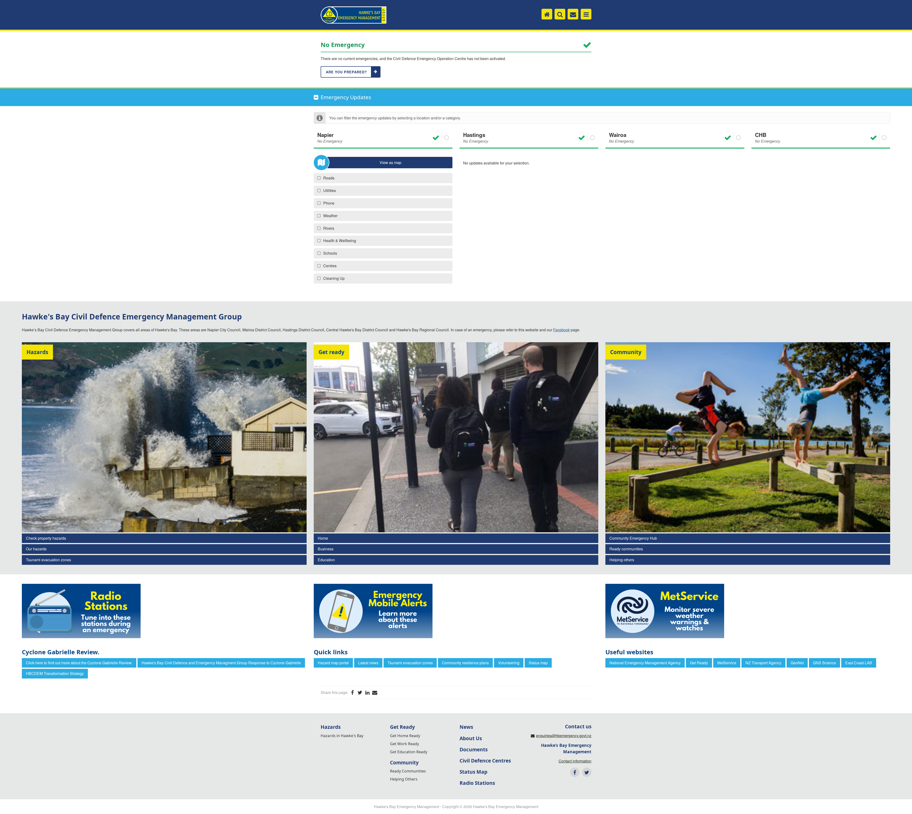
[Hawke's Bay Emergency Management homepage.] (353, 15)
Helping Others (404, 779)
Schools (330, 253)
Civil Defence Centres (485, 760)
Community (404, 762)
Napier (329, 137)
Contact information (575, 761)
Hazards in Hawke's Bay (342, 735)
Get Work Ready (404, 743)
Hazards (331, 727)
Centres (330, 265)
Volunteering (508, 662)
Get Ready (699, 662)
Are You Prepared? (346, 72)
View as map (390, 162)
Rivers (328, 228)
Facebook (561, 329)
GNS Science (824, 662)
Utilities (329, 190)
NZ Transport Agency (763, 662)
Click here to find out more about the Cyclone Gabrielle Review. (79, 662)
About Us (471, 738)
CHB (767, 137)
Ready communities (626, 549)
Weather (330, 215)
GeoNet (797, 662)
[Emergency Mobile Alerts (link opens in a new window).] (456, 611)
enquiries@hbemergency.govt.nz (563, 735)
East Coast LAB (858, 662)
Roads (328, 178)
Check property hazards (46, 538)
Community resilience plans (465, 662)
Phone (328, 203)
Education (326, 559)
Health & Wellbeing (339, 240)
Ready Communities (408, 771)
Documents (474, 749)
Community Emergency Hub (633, 538)
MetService (726, 662)
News (466, 727)
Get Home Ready (405, 735)
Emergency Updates (346, 97)
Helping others (621, 559)
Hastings (475, 137)
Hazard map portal (333, 662)
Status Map (473, 771)
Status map (538, 662)
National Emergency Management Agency (645, 662)
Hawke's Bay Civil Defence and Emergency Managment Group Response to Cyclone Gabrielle (221, 662)
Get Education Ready (408, 751)
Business (325, 549)
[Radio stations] (164, 611)
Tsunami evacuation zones (48, 559)
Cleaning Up (334, 278)
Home (323, 538)
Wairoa (621, 137)
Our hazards (36, 549)
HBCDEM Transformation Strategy (55, 673)
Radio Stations (477, 783)
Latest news (368, 662)
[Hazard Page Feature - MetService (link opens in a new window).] (747, 611)
